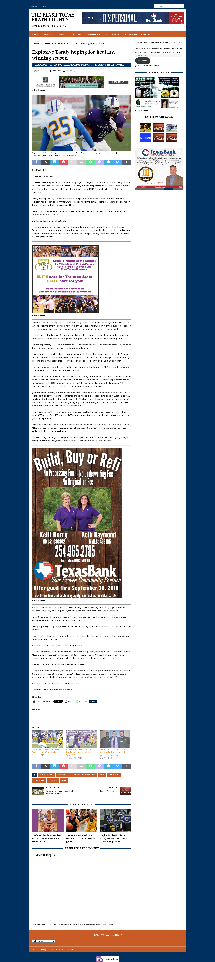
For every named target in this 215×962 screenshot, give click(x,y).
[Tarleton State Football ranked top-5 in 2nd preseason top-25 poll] (171, 127)
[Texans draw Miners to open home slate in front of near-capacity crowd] (145, 127)
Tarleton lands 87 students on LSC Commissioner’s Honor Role (47, 838)
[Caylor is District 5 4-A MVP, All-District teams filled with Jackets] (115, 820)
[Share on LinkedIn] (54, 162)
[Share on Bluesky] (117, 162)
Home (34, 34)
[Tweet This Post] (45, 162)
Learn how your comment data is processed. (92, 924)
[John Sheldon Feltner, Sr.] (158, 127)
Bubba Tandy (46, 775)
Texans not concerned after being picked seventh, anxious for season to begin (114, 752)
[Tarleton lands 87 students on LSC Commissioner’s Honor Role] (48, 820)
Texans (53, 780)
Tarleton (39, 780)
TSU (64, 780)
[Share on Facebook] (36, 162)
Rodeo (77, 34)
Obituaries (93, 34)
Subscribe (142, 60)
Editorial (111, 34)
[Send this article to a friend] (72, 162)
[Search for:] (169, 6)
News (47, 34)
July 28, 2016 (42, 71)
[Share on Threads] (126, 162)
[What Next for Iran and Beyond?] (145, 137)
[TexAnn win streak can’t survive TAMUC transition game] (82, 820)
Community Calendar (137, 34)
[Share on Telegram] (108, 162)
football (62, 775)
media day (113, 775)
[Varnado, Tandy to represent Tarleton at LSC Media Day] (47, 739)
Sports (63, 34)
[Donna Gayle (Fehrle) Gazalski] (171, 137)
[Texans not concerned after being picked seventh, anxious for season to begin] (115, 739)
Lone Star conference (84, 775)
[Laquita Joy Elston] (158, 137)
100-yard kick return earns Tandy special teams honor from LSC (79, 752)
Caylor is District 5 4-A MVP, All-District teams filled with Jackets (113, 838)
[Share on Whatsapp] (90, 162)
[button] (81, 123)
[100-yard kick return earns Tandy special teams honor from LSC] (81, 739)
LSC (102, 775)
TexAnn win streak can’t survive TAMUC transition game (81, 838)
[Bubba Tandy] (81, 149)
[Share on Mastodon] (99, 162)
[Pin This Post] (63, 162)
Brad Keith (56, 71)
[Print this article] (81, 162)
